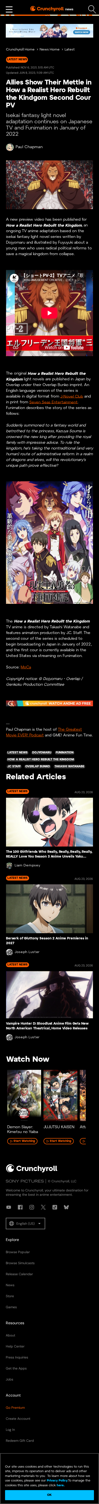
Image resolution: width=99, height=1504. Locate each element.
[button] (25, 1223)
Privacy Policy (57, 1480)
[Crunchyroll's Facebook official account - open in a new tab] (20, 1207)
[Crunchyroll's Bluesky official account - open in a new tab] (66, 1207)
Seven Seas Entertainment (53, 402)
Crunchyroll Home (20, 49)
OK (49, 1495)
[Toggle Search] (92, 9)
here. (60, 1485)
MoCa (26, 667)
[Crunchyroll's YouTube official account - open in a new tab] (8, 1207)
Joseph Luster (27, 952)
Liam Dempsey (27, 865)
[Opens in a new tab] (49, 31)
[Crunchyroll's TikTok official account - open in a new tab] (55, 1207)
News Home (50, 49)
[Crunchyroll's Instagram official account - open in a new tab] (31, 1207)
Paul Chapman (29, 147)
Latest (70, 49)
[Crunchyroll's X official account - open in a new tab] (43, 1207)
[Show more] (9, 10)
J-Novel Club (71, 396)
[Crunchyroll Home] (32, 1171)
